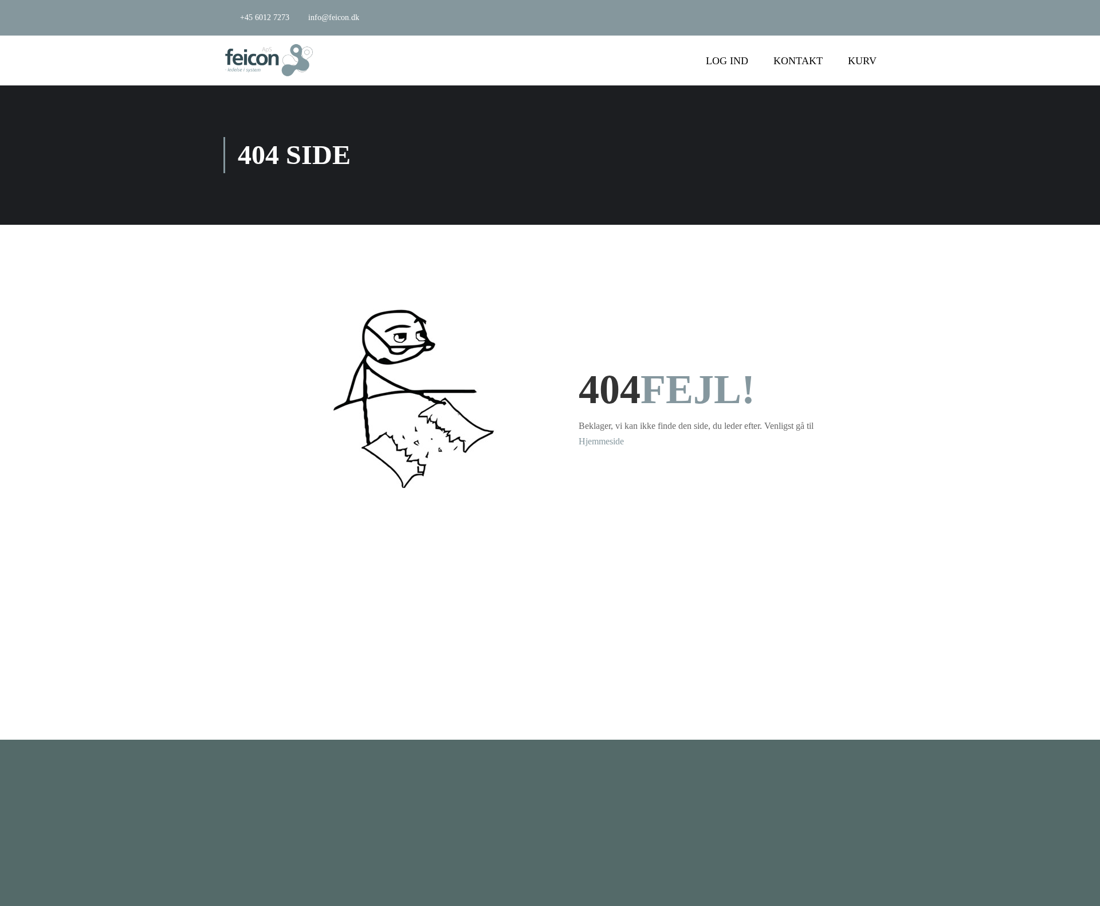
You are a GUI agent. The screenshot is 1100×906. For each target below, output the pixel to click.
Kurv (862, 61)
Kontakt (798, 61)
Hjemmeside (601, 441)
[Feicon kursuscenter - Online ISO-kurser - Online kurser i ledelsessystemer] (269, 60)
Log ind (727, 61)
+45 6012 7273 (264, 17)
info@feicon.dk (333, 17)
